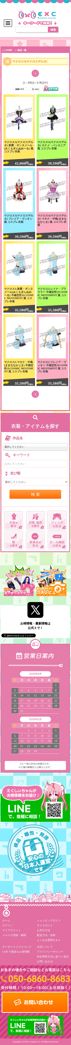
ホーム (6, 920)
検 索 (35, 494)
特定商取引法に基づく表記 (53, 956)
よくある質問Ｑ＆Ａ (48, 940)
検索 (53, 29)
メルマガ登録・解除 (14, 935)
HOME (8, 50)
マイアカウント (11, 930)
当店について (45, 946)
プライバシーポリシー (50, 951)
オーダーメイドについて (16, 946)
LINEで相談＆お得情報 (16, 951)
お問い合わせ (45, 961)
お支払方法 (43, 930)
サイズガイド (45, 925)
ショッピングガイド (49, 920)
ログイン (7, 925)
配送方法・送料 (46, 935)
